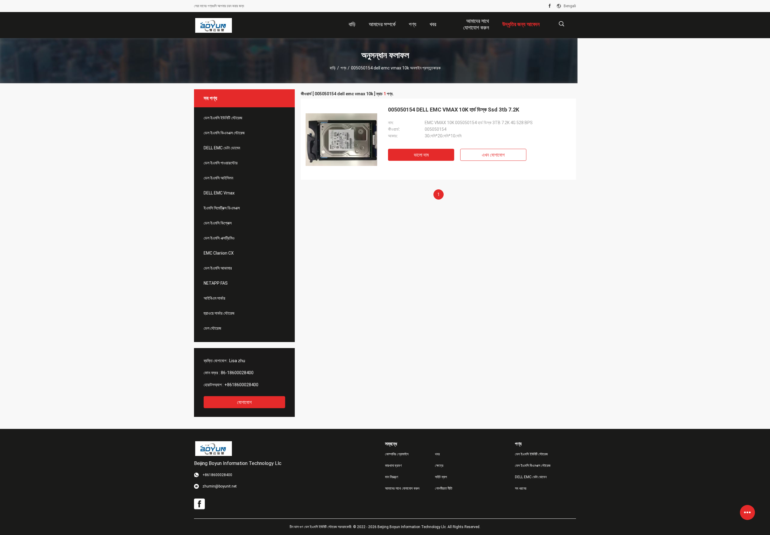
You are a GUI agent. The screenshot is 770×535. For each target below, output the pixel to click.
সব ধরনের (520, 488)
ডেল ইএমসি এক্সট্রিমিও (219, 238)
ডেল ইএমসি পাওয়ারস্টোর (221, 162)
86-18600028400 (237, 372)
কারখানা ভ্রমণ (393, 465)
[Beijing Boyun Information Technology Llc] (213, 25)
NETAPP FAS (216, 283)
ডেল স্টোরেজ (212, 328)
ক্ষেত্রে (439, 465)
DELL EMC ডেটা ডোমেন (222, 147)
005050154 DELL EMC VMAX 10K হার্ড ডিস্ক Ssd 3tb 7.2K (453, 109)
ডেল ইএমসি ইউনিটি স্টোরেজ (223, 117)
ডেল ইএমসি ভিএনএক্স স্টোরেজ (224, 132)
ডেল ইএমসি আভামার (218, 268)
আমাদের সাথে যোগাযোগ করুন (402, 488)
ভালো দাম (421, 155)
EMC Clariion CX (219, 253)
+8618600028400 (241, 384)
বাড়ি (333, 68)
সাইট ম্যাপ (441, 477)
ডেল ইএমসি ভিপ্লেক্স (218, 223)
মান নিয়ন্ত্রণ (391, 477)
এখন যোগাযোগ (493, 155)
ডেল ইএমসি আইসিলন (218, 178)
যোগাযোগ (244, 402)
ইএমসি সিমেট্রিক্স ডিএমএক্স (222, 208)
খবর (437, 454)
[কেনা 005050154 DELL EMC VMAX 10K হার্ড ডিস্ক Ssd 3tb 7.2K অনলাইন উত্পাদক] (341, 139)
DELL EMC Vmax (219, 193)
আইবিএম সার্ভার (214, 298)
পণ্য (343, 68)
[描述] (561, 24)
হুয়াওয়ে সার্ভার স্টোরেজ (219, 313)
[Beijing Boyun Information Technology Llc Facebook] (550, 6)
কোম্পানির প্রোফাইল (396, 454)
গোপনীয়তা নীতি (443, 488)
